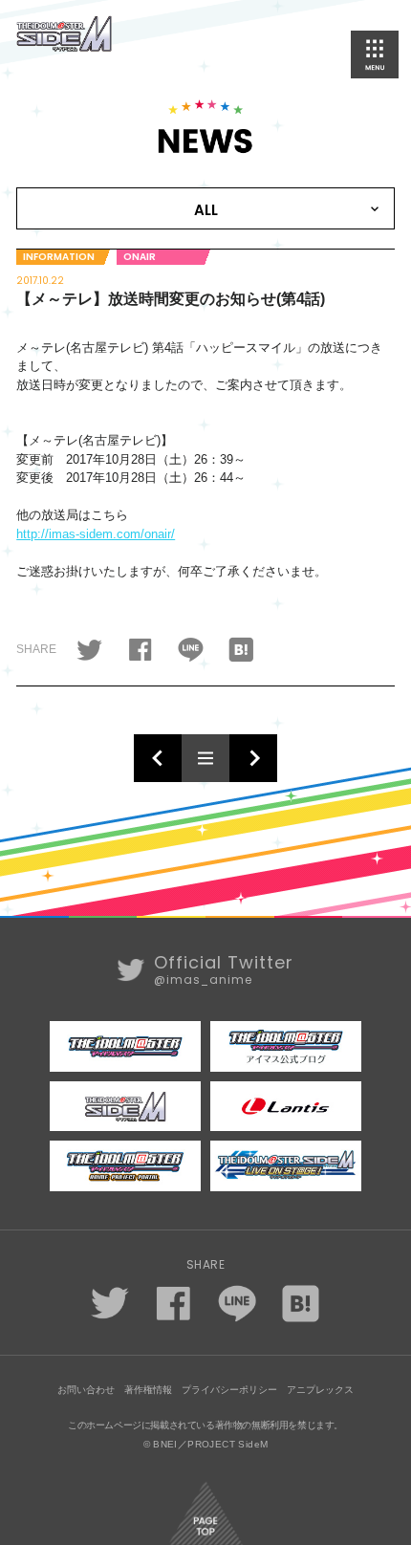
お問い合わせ (86, 1389)
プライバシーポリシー (229, 1389)
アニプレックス (320, 1389)
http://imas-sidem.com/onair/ (95, 534)
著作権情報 (148, 1389)
